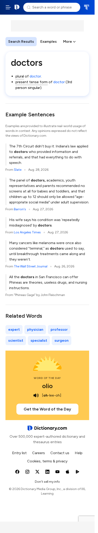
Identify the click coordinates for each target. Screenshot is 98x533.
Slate (17, 170)
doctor (35, 76)
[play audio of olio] (36, 395)
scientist (15, 340)
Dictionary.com (17, 7)
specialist (39, 340)
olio (47, 386)
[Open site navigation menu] (8, 7)
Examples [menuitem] (48, 41)
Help (79, 453)
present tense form (31, 82)
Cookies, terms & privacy (47, 461)
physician (35, 329)
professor (59, 329)
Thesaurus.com (86, 7)
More (67, 41)
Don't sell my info (47, 482)
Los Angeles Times (27, 232)
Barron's (20, 209)
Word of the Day (47, 378)
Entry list (19, 453)
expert (14, 329)
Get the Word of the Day (47, 409)
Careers (38, 453)
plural (19, 76)
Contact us (59, 453)
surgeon (61, 340)
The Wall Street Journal (30, 266)
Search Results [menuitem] (21, 41)
